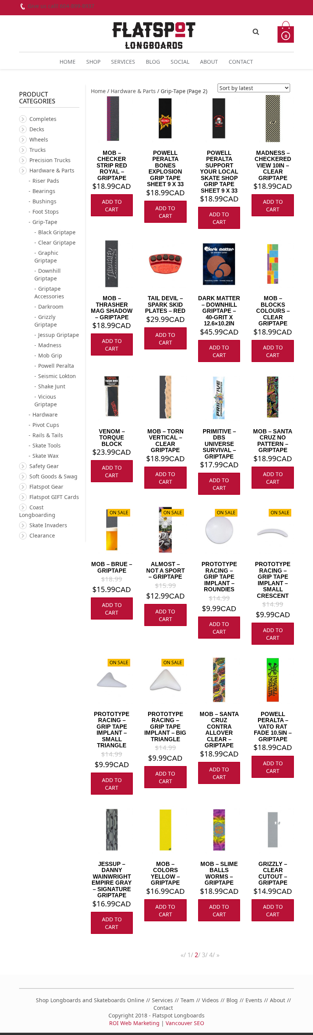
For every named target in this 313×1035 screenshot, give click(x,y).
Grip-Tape (44, 221)
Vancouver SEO (185, 1023)
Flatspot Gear (46, 486)
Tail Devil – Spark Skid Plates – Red (165, 304)
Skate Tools (46, 445)
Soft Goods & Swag (53, 476)
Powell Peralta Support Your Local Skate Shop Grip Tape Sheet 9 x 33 (219, 172)
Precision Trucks (50, 160)
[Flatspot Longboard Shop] (154, 32)
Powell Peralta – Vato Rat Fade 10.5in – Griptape (273, 726)
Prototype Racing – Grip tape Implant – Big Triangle (165, 726)
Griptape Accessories (49, 292)
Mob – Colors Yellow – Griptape (165, 873)
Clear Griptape (57, 242)
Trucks (37, 149)
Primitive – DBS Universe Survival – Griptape (219, 444)
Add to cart (112, 205)
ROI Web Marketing (134, 1023)
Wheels (38, 139)
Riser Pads (45, 180)
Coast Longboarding (37, 511)
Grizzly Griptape (45, 320)
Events (253, 1000)
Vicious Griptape (45, 400)
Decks (36, 129)
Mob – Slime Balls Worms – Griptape (219, 873)
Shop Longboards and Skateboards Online (90, 1000)
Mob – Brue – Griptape (111, 567)
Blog (153, 61)
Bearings (43, 191)
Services (123, 61)
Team (187, 1000)
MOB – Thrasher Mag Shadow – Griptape (111, 307)
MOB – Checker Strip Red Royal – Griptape (112, 165)
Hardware (45, 414)
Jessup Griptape (58, 334)
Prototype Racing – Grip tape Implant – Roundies (219, 576)
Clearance (42, 535)
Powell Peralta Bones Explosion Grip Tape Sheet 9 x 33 (165, 169)
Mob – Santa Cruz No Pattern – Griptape (272, 441)
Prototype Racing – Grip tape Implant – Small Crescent (272, 580)
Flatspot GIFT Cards (54, 497)
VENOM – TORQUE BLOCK (112, 437)
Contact (241, 61)
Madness (49, 345)
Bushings (44, 201)
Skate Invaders (48, 525)
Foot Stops (45, 211)
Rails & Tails (47, 435)
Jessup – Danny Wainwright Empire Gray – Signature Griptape (112, 880)
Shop (93, 61)
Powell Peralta (56, 365)
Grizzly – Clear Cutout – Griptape (272, 873)
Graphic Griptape (46, 256)
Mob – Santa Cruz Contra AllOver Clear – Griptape (219, 730)
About (209, 61)
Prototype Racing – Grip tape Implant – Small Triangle (111, 730)
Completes (42, 118)
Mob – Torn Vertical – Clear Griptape (165, 441)
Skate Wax (45, 455)
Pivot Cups (45, 424)
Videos (210, 1000)
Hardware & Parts (133, 91)
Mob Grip (50, 355)
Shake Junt (51, 386)
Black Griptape (57, 232)
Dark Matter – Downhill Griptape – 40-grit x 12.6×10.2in (219, 311)
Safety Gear (44, 466)
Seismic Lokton (57, 376)
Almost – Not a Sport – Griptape (165, 570)
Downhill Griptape (47, 274)
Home (68, 61)
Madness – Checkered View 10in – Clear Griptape (273, 165)
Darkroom (50, 306)
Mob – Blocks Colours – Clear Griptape (273, 311)
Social (180, 61)
